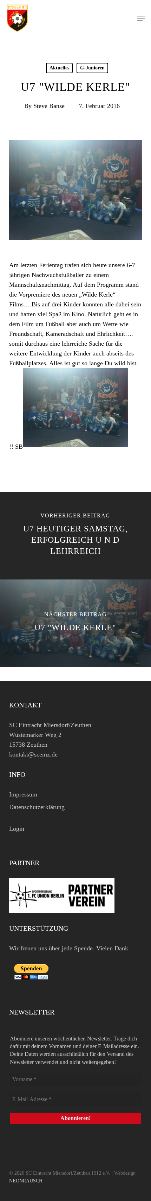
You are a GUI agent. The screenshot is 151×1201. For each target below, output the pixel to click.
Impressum (23, 794)
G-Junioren (92, 67)
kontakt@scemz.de (33, 754)
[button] (141, 18)
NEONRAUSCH (25, 1180)
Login (16, 828)
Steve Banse (49, 105)
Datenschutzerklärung (37, 806)
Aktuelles (59, 67)
